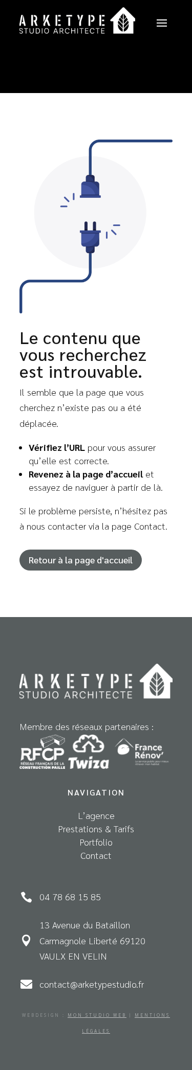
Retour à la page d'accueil (81, 559)
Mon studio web (97, 1015)
